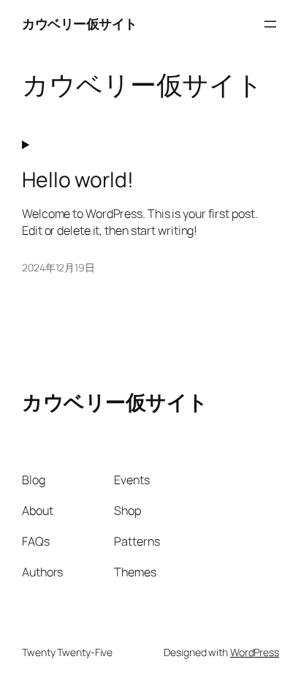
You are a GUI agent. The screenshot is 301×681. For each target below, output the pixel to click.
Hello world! (78, 180)
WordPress (254, 652)
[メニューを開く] (270, 24)
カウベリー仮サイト (79, 23)
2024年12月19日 (58, 267)
